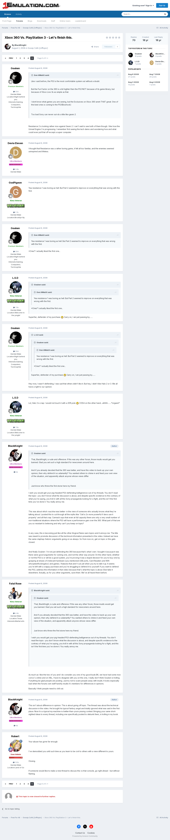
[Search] (165, 14)
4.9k (17, 613)
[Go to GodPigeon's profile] (16, 192)
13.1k (17, 762)
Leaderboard (80, 21)
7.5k (17, 307)
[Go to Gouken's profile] (16, 78)
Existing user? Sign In (143, 5)
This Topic (154, 14)
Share (96, 47)
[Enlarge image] (62, 317)
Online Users (65, 21)
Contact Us (80, 833)
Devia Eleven (15, 143)
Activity (19, 14)
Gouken (15, 68)
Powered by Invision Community (85, 836)
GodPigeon (15, 182)
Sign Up (162, 5)
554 (17, 91)
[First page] (5, 58)
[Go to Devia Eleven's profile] (16, 153)
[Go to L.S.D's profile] (16, 287)
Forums (19, 21)
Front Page (6, 21)
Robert (15, 736)
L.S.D (15, 277)
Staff (53, 21)
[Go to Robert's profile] (16, 746)
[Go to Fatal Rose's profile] (16, 593)
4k (16, 472)
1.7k (16, 212)
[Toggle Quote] (32, 75)
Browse (7, 14)
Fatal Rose (15, 583)
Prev (11, 58)
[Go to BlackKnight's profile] (7, 47)
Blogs (30, 21)
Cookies (91, 833)
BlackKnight (20, 45)
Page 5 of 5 (42, 58)
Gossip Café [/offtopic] (38, 48)
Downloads (41, 21)
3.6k (17, 169)
